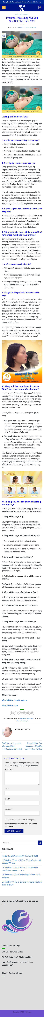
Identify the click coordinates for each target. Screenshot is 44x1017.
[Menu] (4, 7)
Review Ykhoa (31, 27)
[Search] (40, 7)
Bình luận (9, 769)
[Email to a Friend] (24, 713)
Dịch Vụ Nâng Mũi (22, 11)
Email (7, 799)
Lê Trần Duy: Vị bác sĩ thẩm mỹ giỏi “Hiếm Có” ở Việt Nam (21, 876)
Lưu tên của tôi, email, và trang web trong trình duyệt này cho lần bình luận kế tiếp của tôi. (21, 823)
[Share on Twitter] (20, 713)
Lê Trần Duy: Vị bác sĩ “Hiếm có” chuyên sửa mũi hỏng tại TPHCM (21, 861)
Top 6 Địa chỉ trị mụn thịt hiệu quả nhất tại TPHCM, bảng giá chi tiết (12, 746)
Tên (6, 789)
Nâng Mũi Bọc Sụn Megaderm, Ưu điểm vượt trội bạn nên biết (33, 746)
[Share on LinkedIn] (32, 713)
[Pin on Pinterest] (28, 713)
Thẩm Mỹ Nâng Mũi (26, 718)
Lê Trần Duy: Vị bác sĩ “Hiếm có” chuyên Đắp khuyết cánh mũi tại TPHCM (20, 869)
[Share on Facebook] (16, 713)
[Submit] (40, 843)
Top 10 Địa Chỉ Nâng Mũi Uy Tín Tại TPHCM (20, 856)
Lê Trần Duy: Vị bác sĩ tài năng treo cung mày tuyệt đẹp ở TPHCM (22, 883)
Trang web (9, 809)
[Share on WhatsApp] (12, 713)
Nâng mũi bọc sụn (22, 721)
